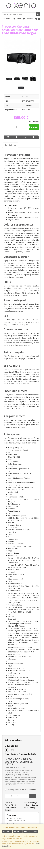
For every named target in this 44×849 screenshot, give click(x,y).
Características (10, 145)
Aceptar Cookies (30, 831)
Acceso (18, 18)
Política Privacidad (11, 805)
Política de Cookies (30, 805)
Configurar (7, 831)
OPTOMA (25, 97)
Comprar (33, 127)
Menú (8, 18)
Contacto (29, 18)
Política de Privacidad (10, 785)
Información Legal (30, 802)
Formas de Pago (29, 807)
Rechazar (17, 831)
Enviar (33, 796)
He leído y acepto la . (21, 790)
